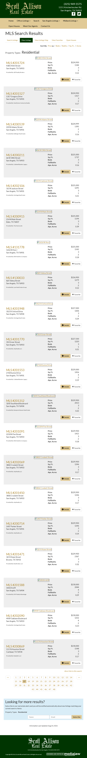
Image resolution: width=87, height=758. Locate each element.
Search (36, 21)
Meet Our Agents (30, 26)
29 (16, 685)
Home (11, 21)
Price (50, 46)
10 (54, 677)
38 (54, 685)
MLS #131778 (15, 247)
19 (33, 681)
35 (41, 685)
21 (41, 681)
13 (67, 677)
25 (58, 681)
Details (66, 79)
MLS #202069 (15, 462)
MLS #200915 (15, 216)
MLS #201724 (15, 63)
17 (24, 681)
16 (20, 681)
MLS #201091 (15, 431)
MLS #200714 (15, 523)
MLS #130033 (15, 278)
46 (46, 689)
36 (46, 685)
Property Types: (13, 53)
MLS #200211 (15, 155)
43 (33, 689)
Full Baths (52, 70)
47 (50, 689)
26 (63, 681)
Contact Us (45, 26)
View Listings (26, 40)
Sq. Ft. (71, 46)
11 (58, 677)
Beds (58, 46)
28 (71, 681)
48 (54, 689)
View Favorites (57, 40)
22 (46, 681)
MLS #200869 (15, 646)
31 (24, 685)
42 (71, 685)
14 (71, 677)
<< (8, 677)
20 (37, 681)
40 (63, 685)
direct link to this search (73, 671)
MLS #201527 (15, 93)
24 (54, 681)
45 (41, 689)
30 (20, 685)
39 (58, 685)
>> (79, 677)
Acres (78, 46)
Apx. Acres (52, 73)
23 (50, 681)
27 (67, 681)
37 (50, 685)
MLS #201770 (15, 339)
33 (33, 685)
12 (63, 677)
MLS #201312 (15, 400)
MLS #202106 (15, 186)
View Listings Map (41, 40)
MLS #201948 (15, 308)
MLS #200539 (15, 124)
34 (37, 685)
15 (16, 681)
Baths (64, 46)
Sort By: (43, 46)
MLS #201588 (15, 585)
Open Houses (14, 26)
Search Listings (12, 40)
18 (29, 681)
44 (37, 689)
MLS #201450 (15, 493)
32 (29, 685)
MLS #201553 (15, 370)
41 (67, 685)
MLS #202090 (15, 615)
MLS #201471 (15, 554)
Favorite (77, 79)
